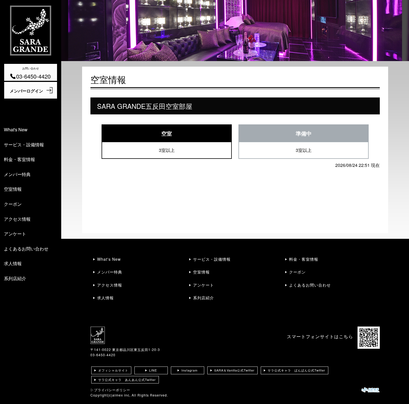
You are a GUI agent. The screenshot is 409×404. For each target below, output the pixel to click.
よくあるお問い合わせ (26, 248)
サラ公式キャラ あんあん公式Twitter (127, 379)
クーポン (13, 204)
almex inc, (121, 395)
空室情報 (13, 189)
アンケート (15, 233)
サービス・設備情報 (24, 144)
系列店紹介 (15, 278)
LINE (153, 370)
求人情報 (13, 263)
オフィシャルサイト (113, 370)
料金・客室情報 (19, 159)
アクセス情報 (17, 219)
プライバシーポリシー (112, 389)
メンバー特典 (17, 174)
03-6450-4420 (102, 354)
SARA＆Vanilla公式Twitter (234, 370)
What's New (16, 129)
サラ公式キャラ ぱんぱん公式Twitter (296, 370)
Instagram (189, 370)
